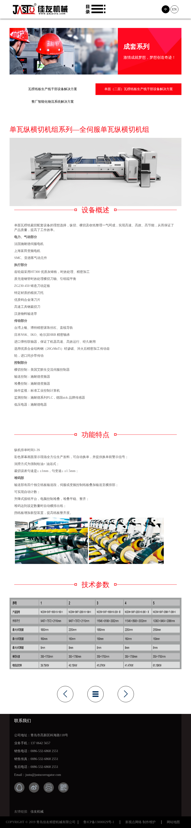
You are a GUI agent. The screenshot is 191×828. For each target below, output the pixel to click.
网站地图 (173, 822)
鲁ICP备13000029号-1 (98, 822)
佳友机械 (37, 811)
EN (174, 9)
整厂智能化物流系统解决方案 (52, 101)
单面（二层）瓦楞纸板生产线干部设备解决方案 (138, 89)
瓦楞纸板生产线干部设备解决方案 (52, 89)
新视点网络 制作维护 (140, 822)
